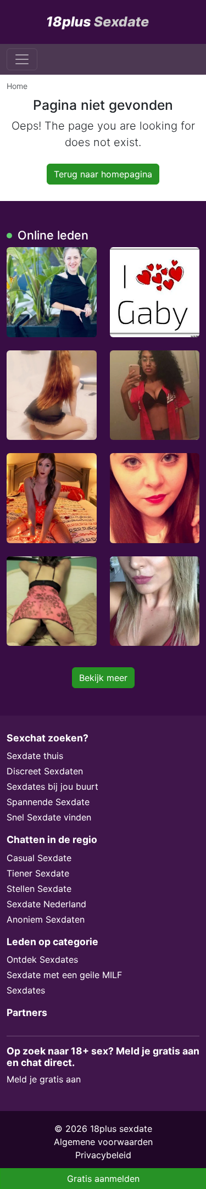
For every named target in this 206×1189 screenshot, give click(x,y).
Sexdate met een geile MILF (64, 974)
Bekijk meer (103, 677)
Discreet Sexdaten (45, 771)
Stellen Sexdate (39, 888)
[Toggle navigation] (22, 59)
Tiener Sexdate (38, 873)
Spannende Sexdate (48, 801)
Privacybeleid (103, 1154)
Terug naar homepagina (103, 174)
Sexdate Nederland (46, 903)
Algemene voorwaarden (103, 1141)
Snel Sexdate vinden (49, 817)
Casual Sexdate (39, 857)
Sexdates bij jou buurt (52, 786)
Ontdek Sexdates (42, 959)
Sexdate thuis (35, 755)
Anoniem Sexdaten (46, 919)
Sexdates (26, 990)
